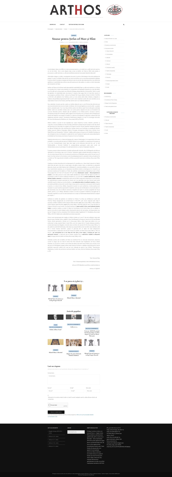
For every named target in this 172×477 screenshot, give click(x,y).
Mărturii (108, 64)
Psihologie (108, 74)
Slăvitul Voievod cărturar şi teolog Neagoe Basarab (55, 299)
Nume (50, 388)
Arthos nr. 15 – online (53, 446)
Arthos (62, 42)
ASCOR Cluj (108, 96)
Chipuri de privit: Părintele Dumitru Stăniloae (73, 354)
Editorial (108, 57)
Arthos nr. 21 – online (53, 439)
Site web (88, 388)
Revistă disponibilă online (112, 80)
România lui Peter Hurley (111, 99)
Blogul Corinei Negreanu (111, 103)
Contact (62, 24)
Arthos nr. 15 (73, 327)
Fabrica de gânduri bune (111, 106)
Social (107, 87)
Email (72, 388)
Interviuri (108, 61)
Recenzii (108, 77)
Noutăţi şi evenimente (56, 327)
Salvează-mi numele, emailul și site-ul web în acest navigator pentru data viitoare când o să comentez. (72, 398)
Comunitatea (109, 54)
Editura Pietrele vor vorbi (76, 24)
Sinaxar (74, 35)
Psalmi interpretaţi (110, 70)
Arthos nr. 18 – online (53, 443)
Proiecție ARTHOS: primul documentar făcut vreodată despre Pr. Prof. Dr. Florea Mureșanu (91, 333)
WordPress (91, 475)
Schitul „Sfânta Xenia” (56, 329)
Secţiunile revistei (109, 48)
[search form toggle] (123, 24)
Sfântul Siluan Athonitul (73, 298)
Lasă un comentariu (84, 42)
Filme (55, 324)
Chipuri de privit (73, 351)
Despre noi (53, 24)
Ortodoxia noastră (110, 67)
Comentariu (51, 373)
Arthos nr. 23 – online (53, 436)
